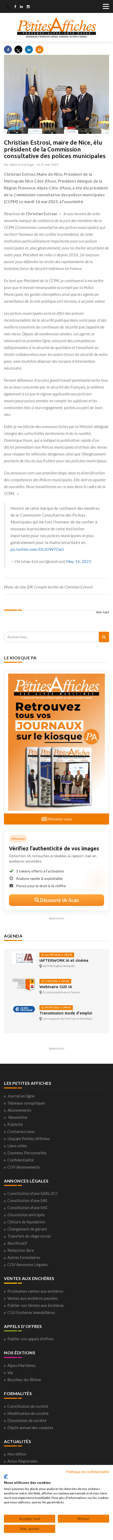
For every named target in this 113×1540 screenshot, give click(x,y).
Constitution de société (27, 1406)
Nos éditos (16, 1453)
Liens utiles (17, 1145)
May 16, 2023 (78, 561)
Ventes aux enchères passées (32, 1298)
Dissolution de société (27, 1420)
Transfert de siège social (28, 1236)
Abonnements (19, 1110)
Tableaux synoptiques (26, 1103)
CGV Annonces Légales (27, 1264)
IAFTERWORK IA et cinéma (63, 960)
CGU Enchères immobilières (31, 1312)
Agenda (13, 935)
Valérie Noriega (22, 164)
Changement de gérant (27, 1229)
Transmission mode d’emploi (65, 1013)
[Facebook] (15, 7)
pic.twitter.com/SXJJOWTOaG (37, 549)
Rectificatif (17, 1243)
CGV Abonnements (23, 1167)
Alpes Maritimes (21, 1365)
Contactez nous (21, 1131)
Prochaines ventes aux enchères (35, 1291)
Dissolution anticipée (26, 1214)
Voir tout (102, 612)
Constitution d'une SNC (27, 1207)
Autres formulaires (23, 1257)
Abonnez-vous (59, 819)
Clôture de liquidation (26, 1221)
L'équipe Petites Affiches (28, 1138)
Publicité (15, 1124)
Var (10, 1372)
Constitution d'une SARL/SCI (32, 1193)
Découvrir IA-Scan (59, 900)
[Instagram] (28, 7)
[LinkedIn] (21, 7)
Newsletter (18, 1117)
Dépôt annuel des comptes (30, 1427)
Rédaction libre (20, 1250)
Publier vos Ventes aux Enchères (35, 1305)
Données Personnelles (27, 1152)
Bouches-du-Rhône (24, 1379)
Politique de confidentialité (87, 1471)
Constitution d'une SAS (27, 1200)
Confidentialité (20, 1160)
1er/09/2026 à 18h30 (58, 954)
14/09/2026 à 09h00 (57, 1007)
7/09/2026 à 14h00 (56, 981)
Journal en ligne (21, 1095)
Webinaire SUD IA (55, 986)
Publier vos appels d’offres (30, 1338)
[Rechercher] (104, 637)
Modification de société (28, 1413)
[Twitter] (8, 7)
